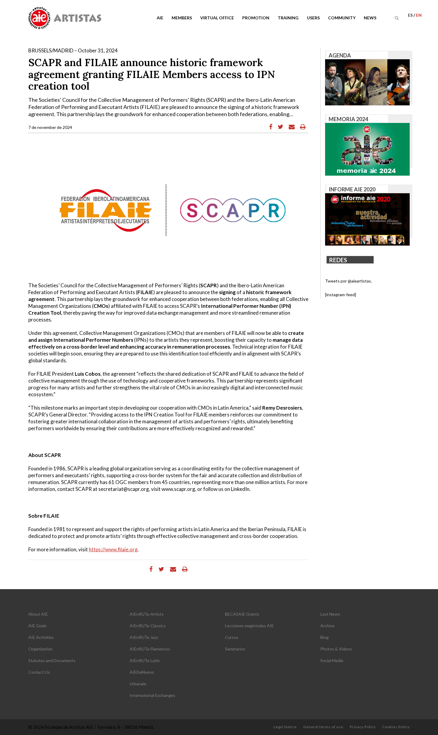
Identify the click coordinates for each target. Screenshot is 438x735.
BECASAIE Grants (242, 614)
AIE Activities (41, 637)
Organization (40, 648)
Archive (327, 625)
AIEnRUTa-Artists (147, 614)
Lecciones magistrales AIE (249, 625)
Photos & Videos (336, 648)
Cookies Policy (396, 727)
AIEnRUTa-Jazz (144, 637)
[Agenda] (367, 81)
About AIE (38, 614)
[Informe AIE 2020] (367, 218)
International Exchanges (152, 695)
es (411, 15)
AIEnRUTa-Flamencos (150, 648)
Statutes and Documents (51, 660)
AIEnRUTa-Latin (145, 660)
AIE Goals (37, 625)
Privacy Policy (363, 727)
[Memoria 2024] (367, 148)
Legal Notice (285, 727)
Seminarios (235, 648)
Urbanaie (138, 683)
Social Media (331, 660)
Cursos (231, 637)
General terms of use (323, 727)
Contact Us (39, 672)
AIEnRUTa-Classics (148, 625)
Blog (324, 637)
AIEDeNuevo (142, 672)
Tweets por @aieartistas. (348, 280)
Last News (330, 614)
